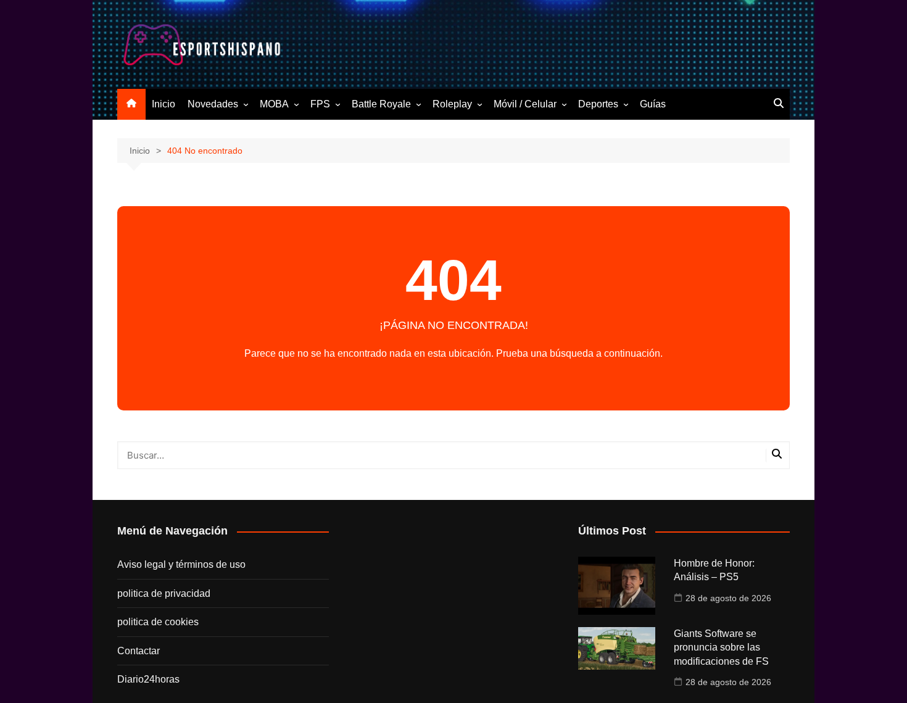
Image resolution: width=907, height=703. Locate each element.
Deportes (598, 104)
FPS (320, 104)
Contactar (138, 651)
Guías (653, 104)
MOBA (274, 104)
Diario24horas (148, 679)
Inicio (163, 104)
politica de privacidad (163, 593)
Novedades (213, 104)
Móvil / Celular (525, 104)
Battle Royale (381, 104)
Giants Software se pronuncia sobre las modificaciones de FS (721, 647)
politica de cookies (158, 622)
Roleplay (452, 104)
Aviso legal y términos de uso (181, 564)
